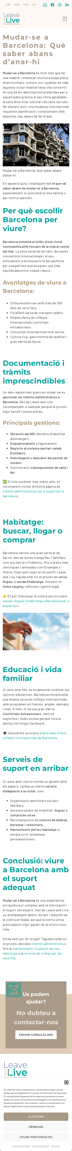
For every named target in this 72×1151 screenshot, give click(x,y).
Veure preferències (36, 1137)
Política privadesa (40, 1146)
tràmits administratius (49, 944)
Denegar (36, 1127)
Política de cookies (21, 1146)
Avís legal (55, 1146)
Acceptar (36, 1116)
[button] (66, 1082)
